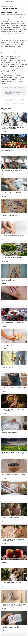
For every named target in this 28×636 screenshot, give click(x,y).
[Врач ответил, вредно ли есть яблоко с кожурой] (14, 556)
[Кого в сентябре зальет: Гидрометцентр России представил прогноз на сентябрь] (14, 448)
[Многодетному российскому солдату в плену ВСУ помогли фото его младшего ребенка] (14, 166)
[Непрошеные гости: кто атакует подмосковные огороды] (14, 513)
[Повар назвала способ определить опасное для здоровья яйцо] (14, 339)
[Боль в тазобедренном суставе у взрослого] (14, 383)
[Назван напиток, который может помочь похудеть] (14, 578)
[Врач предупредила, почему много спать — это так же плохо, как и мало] (14, 426)
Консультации (4, 6)
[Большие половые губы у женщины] (14, 188)
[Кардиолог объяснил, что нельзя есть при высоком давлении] (14, 404)
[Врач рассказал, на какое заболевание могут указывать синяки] (14, 274)
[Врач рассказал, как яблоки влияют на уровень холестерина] (14, 144)
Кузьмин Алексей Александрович (16, 53)
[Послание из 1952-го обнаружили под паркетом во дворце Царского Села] (14, 209)
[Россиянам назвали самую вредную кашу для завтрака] (14, 318)
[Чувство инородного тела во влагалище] (14, 491)
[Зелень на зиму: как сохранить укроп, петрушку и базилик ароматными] (14, 253)
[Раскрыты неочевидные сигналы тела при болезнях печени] (14, 231)
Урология (11, 6)
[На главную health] (9, 1)
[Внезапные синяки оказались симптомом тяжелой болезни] (14, 296)
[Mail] (4, 1)
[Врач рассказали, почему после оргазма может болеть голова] (14, 535)
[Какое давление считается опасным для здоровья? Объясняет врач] (14, 122)
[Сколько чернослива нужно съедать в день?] (14, 469)
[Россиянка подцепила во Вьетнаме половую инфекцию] (14, 361)
